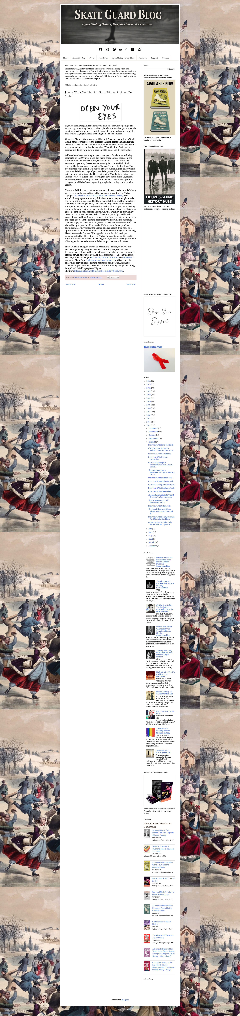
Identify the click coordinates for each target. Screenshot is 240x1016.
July (150, 529)
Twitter (105, 257)
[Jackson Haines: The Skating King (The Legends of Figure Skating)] (148, 834)
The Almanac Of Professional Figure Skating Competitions (165, 584)
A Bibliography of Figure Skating (161, 922)
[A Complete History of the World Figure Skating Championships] (148, 866)
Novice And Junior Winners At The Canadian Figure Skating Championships (164, 631)
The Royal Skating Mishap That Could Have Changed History (164, 653)
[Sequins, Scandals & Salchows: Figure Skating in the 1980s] (148, 849)
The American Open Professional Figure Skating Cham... (161, 472)
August (152, 442)
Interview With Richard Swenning (158, 458)
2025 (148, 384)
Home (65, 57)
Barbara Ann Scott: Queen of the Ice (163, 879)
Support (154, 57)
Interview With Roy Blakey (159, 454)
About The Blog (78, 57)
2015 (148, 418)
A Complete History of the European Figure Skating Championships (162, 908)
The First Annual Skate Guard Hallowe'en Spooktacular (161, 496)
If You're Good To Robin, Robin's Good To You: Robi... (161, 449)
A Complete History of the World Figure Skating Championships (162, 864)
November (153, 432)
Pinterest (114, 257)
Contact (165, 57)
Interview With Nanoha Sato (160, 478)
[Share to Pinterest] (118, 277)
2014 (148, 422)
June (151, 532)
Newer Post (71, 284)
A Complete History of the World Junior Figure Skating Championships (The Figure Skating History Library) (163, 952)
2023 (148, 391)
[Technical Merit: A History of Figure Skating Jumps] (148, 896)
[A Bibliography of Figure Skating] (148, 925)
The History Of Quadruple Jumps (163, 751)
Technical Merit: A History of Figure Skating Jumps (163, 893)
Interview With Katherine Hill (160, 481)
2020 (148, 401)
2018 (148, 408)
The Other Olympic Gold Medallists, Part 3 (158, 501)
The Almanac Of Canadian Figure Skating (163, 936)
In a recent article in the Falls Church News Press (98, 195)
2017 (148, 412)
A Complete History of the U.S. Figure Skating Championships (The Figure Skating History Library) (163, 966)
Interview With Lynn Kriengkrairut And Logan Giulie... (160, 464)
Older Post (131, 284)
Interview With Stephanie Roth (161, 488)
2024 (148, 388)
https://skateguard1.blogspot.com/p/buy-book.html (98, 271)
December (153, 428)
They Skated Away (153, 347)
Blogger (125, 1000)
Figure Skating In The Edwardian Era (164, 693)
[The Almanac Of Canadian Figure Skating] (148, 939)
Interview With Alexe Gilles (159, 491)
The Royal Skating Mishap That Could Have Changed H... (160, 511)
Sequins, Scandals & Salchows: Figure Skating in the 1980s (163, 848)
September (154, 438)
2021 (148, 398)
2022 (148, 395)
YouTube (127, 257)
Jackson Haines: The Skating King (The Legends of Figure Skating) (163, 832)
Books (92, 57)
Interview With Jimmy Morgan (161, 485)
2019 (148, 405)
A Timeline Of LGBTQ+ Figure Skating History (163, 731)
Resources (143, 57)
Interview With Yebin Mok (159, 506)
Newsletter (103, 57)
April (151, 539)
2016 (148, 415)
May (151, 535)
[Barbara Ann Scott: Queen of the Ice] (148, 882)
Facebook (95, 257)
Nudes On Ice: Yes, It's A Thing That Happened (165, 674)
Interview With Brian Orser (165, 712)
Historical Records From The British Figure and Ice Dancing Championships (164, 562)
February (153, 546)
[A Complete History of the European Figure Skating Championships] (148, 909)
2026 (148, 381)
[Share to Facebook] (115, 277)
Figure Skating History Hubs (123, 57)
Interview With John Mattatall (160, 445)
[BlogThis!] (111, 277)
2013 (148, 425)
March (152, 542)
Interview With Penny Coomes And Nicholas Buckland (161, 518)
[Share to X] (113, 277)
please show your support (100, 260)
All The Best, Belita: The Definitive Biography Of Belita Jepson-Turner (164, 608)
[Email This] (108, 277)
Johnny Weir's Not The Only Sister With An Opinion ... (160, 523)
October (152, 435)
